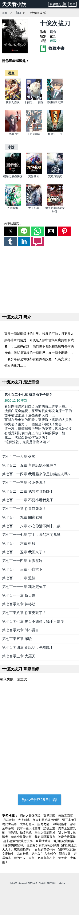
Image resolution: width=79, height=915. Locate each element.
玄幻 (18, 12)
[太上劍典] (34, 204)
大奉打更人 (27, 824)
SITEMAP (32, 883)
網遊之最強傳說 (12, 176)
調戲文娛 (65, 853)
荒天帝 (63, 858)
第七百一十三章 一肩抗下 (22, 569)
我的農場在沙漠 (14, 845)
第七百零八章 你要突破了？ (24, 613)
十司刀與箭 (34, 134)
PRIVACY (51, 883)
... (38, 426)
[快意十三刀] (55, 130)
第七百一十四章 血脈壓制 (22, 561)
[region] (39, 278)
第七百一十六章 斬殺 (18, 543)
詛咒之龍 (43, 824)
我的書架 (55, 4)
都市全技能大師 (21, 836)
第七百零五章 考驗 (17, 639)
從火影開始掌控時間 (46, 820)
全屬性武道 (43, 841)
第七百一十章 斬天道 (18, 596)
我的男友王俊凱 (24, 858)
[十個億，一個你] (34, 99)
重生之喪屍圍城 (45, 832)
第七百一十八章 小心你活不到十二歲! (32, 526)
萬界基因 (33, 176)
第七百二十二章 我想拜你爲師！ (27, 491)
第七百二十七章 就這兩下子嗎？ (28, 394)
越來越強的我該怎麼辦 (18, 841)
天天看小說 (14, 4)
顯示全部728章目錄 (39, 799)
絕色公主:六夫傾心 (44, 853)
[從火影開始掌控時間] (55, 204)
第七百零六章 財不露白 (20, 630)
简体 (72, 4)
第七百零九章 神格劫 (18, 604)
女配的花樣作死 (45, 849)
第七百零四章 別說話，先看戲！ (27, 648)
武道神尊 (23, 853)
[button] (10, 231)
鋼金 (53, 32)
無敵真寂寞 (55, 176)
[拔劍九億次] (13, 99)
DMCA (42, 883)
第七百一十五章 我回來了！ (24, 552)
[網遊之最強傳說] (13, 173)
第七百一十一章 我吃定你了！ (26, 587)
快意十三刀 (55, 134)
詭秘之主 (49, 828)
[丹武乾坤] (13, 204)
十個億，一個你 (33, 102)
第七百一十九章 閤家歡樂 (22, 517)
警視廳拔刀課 (55, 102)
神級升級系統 (67, 836)
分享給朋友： (13, 223)
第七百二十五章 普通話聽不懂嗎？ (29, 465)
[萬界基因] (34, 173)
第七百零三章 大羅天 (18, 656)
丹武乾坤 (12, 208)
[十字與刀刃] (13, 130)
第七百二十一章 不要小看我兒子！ (29, 500)
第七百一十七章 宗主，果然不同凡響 (31, 535)
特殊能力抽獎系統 (20, 832)
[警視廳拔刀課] (55, 99)
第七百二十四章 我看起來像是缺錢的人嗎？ (36, 474)
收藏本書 (55, 48)
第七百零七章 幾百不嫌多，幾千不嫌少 (33, 622)
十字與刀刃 (13, 134)
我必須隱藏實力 (45, 836)
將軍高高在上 (46, 858)
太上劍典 (33, 208)
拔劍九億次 (13, 102)
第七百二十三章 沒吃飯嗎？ (24, 483)
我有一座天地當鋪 (29, 828)
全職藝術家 (60, 824)
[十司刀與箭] (34, 130)
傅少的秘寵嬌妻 (63, 841)
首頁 (5, 12)
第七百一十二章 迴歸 (18, 578)
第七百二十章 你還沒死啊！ (24, 509)
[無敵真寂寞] (55, 173)
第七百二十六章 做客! (19, 457)
